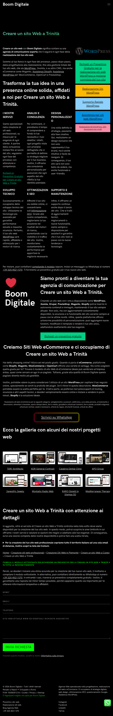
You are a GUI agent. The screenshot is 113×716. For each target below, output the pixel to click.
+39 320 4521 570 (12, 270)
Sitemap (40, 693)
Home (6, 552)
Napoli (14, 689)
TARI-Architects (15, 469)
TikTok (61, 711)
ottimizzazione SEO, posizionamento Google (88, 692)
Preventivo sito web (11, 702)
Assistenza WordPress (68, 695)
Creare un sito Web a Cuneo (95, 552)
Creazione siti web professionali (27, 552)
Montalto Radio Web (42, 491)
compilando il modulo (43, 266)
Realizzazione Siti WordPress (92, 90)
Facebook (63, 705)
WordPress (30, 68)
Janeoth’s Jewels (15, 491)
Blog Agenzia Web (10, 708)
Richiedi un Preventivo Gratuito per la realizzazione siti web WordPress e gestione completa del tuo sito (92, 72)
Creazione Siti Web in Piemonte (62, 552)
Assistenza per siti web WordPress (93, 117)
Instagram (63, 702)
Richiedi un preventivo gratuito (62, 336)
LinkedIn (62, 708)
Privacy (32, 693)
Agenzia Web (64, 686)
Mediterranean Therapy (98, 491)
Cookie (25, 693)
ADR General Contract (42, 469)
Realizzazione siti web (12, 705)
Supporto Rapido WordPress (92, 103)
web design (63, 692)
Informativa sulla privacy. (52, 656)
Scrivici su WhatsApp (56, 418)
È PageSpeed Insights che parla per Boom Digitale (24, 695)
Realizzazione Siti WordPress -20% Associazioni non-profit (92, 128)
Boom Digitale (16, 4)
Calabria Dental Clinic (70, 469)
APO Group (98, 469)
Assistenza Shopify (42, 71)
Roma (33, 689)
